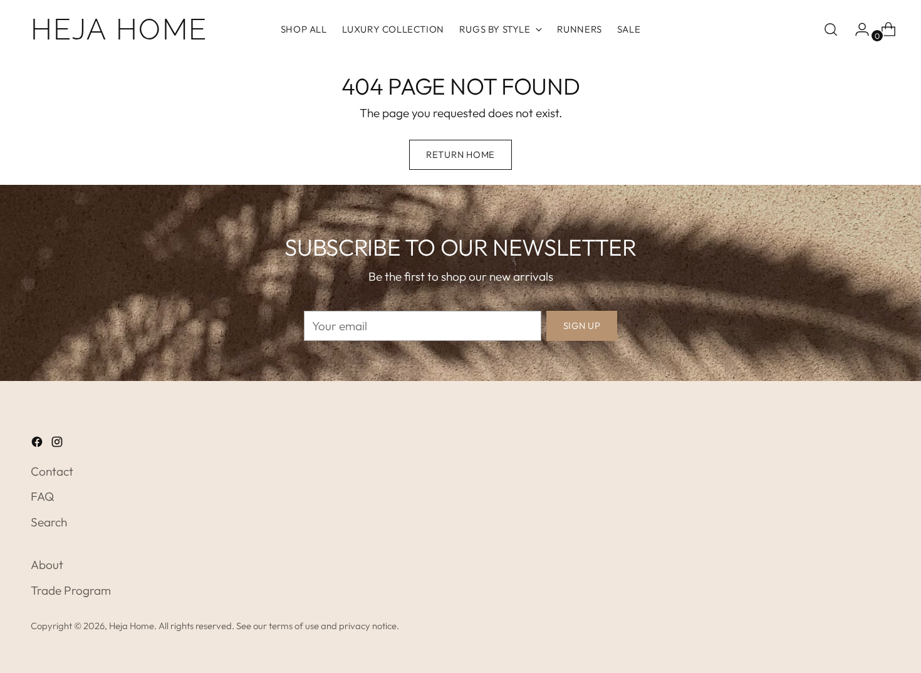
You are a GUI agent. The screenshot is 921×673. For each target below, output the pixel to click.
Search (49, 522)
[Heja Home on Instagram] (58, 444)
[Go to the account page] (857, 29)
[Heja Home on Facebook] (38, 444)
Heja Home (131, 626)
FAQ (42, 496)
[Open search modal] (830, 29)
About (47, 564)
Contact (52, 471)
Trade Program (71, 590)
